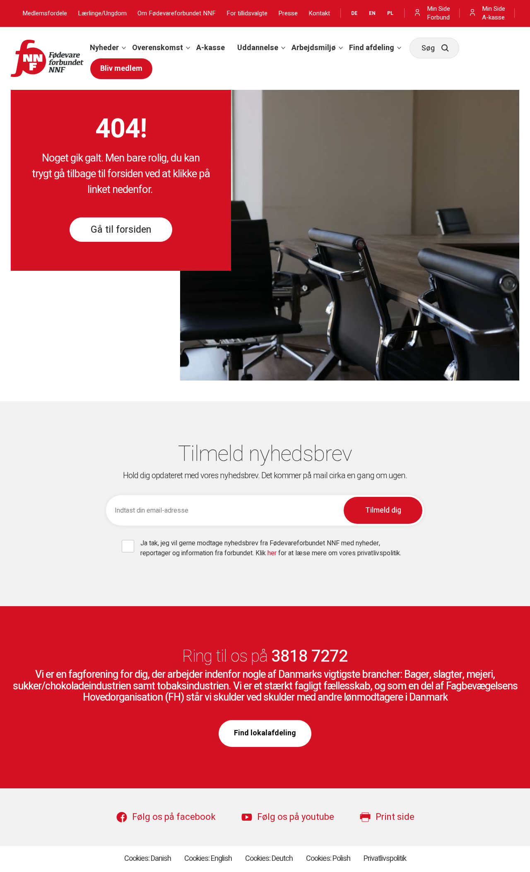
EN (372, 13)
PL (390, 13)
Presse (288, 13)
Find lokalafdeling (265, 733)
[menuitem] (105, 48)
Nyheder (104, 47)
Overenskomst (157, 47)
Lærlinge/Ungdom (102, 13)
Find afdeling (371, 47)
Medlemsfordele (44, 13)
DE (354, 13)
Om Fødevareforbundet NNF (176, 13)
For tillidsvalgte (246, 13)
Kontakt (319, 13)
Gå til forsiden (121, 230)
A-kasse (210, 47)
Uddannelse (257, 47)
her (272, 553)
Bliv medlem (121, 68)
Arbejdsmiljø (314, 47)
